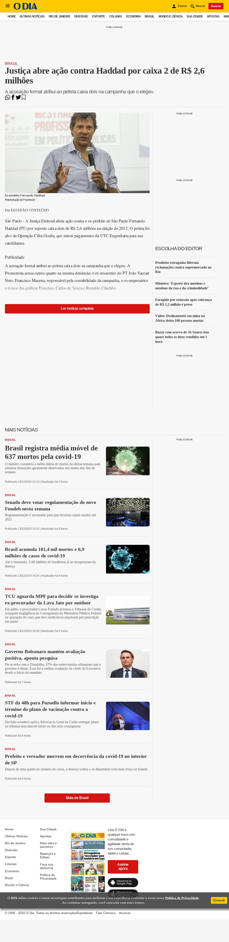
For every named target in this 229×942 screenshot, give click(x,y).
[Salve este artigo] (23, 99)
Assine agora (123, 866)
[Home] (25, 8)
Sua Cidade (195, 16)
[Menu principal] (8, 6)
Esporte (98, 16)
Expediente (85, 913)
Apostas (213, 16)
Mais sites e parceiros (48, 844)
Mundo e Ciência (170, 16)
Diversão (81, 16)
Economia (133, 16)
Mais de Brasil (77, 798)
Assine (216, 6)
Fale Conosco (106, 913)
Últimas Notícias (32, 16)
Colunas (115, 16)
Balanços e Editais (48, 855)
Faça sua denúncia (46, 866)
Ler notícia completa (77, 308)
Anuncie (124, 913)
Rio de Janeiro (59, 16)
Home (12, 16)
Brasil (150, 16)
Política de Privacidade (48, 876)
